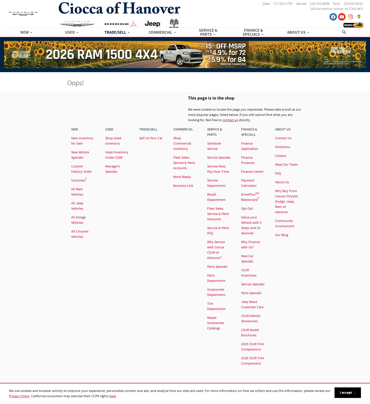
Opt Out (247, 208)
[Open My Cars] (359, 24)
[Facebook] (333, 17)
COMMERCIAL (160, 33)
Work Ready (182, 177)
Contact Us (283, 138)
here (112, 396)
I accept (346, 392)
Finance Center (252, 171)
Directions (282, 147)
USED (70, 33)
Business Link (183, 186)
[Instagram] (350, 17)
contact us (230, 120)
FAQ (278, 173)
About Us (282, 182)
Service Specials (219, 157)
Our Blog (281, 235)
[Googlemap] (359, 17)
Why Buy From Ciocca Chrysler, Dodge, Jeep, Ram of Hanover (287, 201)
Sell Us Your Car (151, 138)
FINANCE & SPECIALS (253, 33)
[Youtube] (342, 17)
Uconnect (79, 180)
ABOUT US (296, 33)
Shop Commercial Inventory (182, 143)
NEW (24, 33)
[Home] (23, 11)
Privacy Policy (19, 396)
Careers (280, 156)
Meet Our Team (286, 164)
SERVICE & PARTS (208, 33)
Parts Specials (217, 266)
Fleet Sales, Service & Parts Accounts (184, 162)
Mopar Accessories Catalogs (215, 323)
